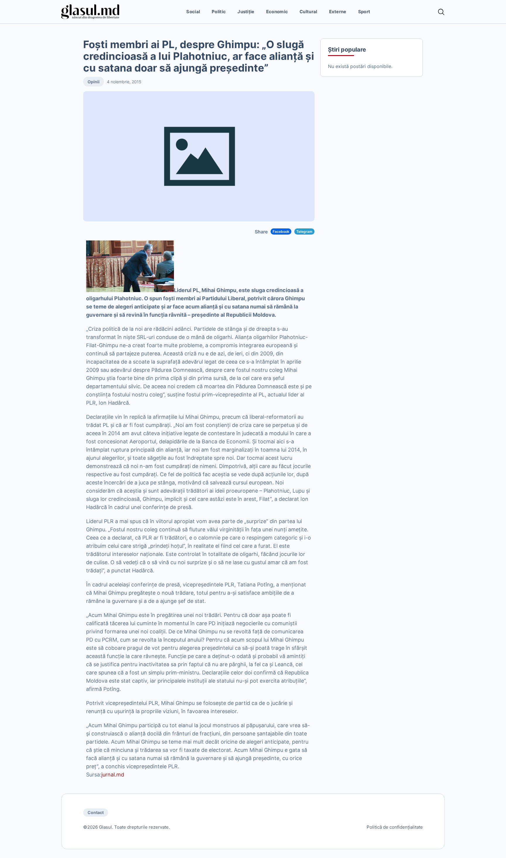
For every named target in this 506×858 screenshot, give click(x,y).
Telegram (304, 231)
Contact (96, 812)
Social (193, 11)
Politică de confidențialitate (395, 827)
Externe (337, 11)
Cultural (308, 11)
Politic (219, 11)
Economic (277, 11)
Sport (364, 11)
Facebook (281, 231)
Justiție (245, 11)
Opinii (94, 81)
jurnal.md (112, 774)
